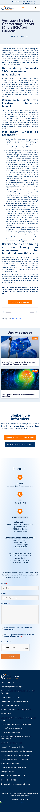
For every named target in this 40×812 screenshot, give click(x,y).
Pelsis (7, 219)
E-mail (4, 594)
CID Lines (28, 217)
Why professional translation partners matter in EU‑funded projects (18, 363)
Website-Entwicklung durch (20, 799)
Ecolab (22, 217)
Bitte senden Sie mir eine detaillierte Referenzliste (18, 629)
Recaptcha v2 (6, 642)
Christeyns (13, 219)
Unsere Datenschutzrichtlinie (19, 636)
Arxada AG (9, 221)
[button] (23, 8)
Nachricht (5, 603)
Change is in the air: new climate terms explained (18, 396)
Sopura (35, 217)
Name (4, 584)
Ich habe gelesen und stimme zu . (19, 636)
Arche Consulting (23, 219)
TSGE (31, 219)
